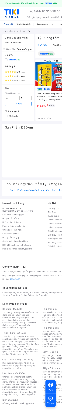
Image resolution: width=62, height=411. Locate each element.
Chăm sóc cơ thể (16, 382)
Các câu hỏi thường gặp (13, 214)
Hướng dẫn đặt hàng (11, 222)
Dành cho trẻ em (16, 349)
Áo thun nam (48, 331)
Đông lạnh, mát (22, 341)
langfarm (16, 295)
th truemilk (34, 292)
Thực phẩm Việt (26, 339)
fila (37, 295)
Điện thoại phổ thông (17, 365)
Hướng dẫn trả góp (11, 237)
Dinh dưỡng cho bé (16, 320)
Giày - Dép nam (51, 368)
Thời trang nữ (49, 309)
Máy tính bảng (14, 368)
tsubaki (43, 295)
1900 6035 (15, 279)
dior (13, 292)
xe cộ (46, 17)
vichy (31, 295)
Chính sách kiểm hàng (12, 230)
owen (51, 292)
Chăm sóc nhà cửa (19, 354)
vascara (6, 292)
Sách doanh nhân (13, 42)
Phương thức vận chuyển (13, 226)
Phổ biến (43, 45)
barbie (44, 292)
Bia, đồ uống (12, 346)
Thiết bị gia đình (27, 403)
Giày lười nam (48, 372)
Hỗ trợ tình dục (25, 392)
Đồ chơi (30, 312)
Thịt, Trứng (17, 336)
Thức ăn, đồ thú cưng (17, 351)
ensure (58, 292)
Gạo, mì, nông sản (17, 344)
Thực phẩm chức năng (17, 379)
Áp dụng (18, 103)
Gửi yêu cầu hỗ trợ (10, 218)
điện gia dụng (34, 17)
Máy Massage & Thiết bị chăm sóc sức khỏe (20, 383)
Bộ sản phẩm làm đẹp (19, 393)
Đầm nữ (52, 312)
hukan (25, 295)
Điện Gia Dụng (10, 400)
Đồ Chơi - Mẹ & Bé (12, 309)
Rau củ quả (12, 339)
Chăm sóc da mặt (10, 377)
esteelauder (22, 292)
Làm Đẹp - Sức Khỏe (13, 373)
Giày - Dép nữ (50, 352)
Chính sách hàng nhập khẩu (15, 241)
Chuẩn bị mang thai (17, 327)
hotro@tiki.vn (26, 245)
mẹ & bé (55, 17)
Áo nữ (45, 312)
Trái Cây (6, 336)
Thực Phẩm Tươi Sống (14, 333)
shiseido (6, 295)
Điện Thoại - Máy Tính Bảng (17, 359)
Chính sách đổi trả (10, 233)
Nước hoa (12, 392)
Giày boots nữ (53, 360)
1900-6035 (15, 208)
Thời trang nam (50, 328)
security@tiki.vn (25, 249)
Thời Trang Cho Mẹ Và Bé (14, 312)
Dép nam (57, 374)
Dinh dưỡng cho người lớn (19, 322)
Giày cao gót (48, 355)
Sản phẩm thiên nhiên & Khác (18, 385)
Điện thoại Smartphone (13, 363)
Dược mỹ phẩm (28, 394)
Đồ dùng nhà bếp (10, 403)
